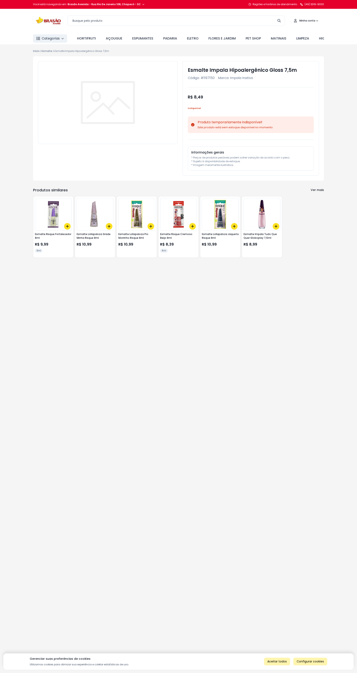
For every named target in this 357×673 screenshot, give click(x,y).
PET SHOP (253, 38)
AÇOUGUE (114, 38)
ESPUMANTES (142, 38)
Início (36, 51)
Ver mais (317, 190)
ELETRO (193, 38)
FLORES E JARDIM (222, 38)
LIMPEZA (302, 38)
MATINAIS (278, 38)
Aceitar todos (277, 661)
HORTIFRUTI (86, 38)
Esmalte (47, 51)
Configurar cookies (310, 661)
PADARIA (170, 38)
